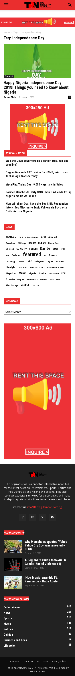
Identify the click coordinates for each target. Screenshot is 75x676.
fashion (16, 255)
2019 (20, 237)
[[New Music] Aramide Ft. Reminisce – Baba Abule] (13, 582)
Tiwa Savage (12, 285)
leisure (60, 261)
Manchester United (55, 267)
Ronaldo (43, 279)
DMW (55, 249)
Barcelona (10, 243)
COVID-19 (21, 248)
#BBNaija (11, 237)
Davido (45, 248)
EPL (7, 255)
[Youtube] (52, 517)
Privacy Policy (59, 661)
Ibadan (21, 261)
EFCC (62, 249)
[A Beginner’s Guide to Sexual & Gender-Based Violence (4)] (13, 564)
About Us (14, 661)
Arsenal (52, 237)
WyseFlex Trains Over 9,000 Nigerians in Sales (34, 184)
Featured (9, 76)
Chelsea (10, 249)
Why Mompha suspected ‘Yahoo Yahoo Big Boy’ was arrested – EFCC (46, 545)
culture (33, 248)
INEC (29, 261)
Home (7, 32)
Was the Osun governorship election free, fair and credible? (37, 162)
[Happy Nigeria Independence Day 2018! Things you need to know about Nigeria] (37, 61)
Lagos (49, 261)
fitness (53, 255)
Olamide (42, 273)
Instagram (39, 261)
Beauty (32, 243)
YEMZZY (35, 285)
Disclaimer (42, 661)
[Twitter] (42, 517)
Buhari (42, 243)
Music (22, 273)
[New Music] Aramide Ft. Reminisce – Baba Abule (41, 579)
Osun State (54, 273)
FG (45, 255)
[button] (70, 5)
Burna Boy (53, 243)
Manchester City (36, 267)
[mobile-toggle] (6, 5)
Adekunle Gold (31, 237)
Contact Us (28, 661)
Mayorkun (11, 273)
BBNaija (22, 243)
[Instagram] (32, 517)
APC (43, 237)
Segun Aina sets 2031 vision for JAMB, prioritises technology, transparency (37, 174)
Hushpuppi (11, 261)
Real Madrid (32, 279)
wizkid (25, 285)
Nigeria (32, 273)
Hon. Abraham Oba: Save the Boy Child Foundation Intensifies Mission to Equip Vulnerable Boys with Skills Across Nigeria (37, 207)
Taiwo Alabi (10, 97)
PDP (63, 273)
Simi (52, 279)
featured (32, 254)
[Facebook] (22, 517)
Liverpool (22, 267)
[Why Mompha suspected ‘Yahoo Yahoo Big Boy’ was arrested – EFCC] (13, 546)
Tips (58, 279)
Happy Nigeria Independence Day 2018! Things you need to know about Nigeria (36, 87)
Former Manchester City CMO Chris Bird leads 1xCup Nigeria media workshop (38, 194)
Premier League (15, 279)
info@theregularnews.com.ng (44, 507)
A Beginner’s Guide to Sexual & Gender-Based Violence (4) (45, 562)
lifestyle (10, 267)
